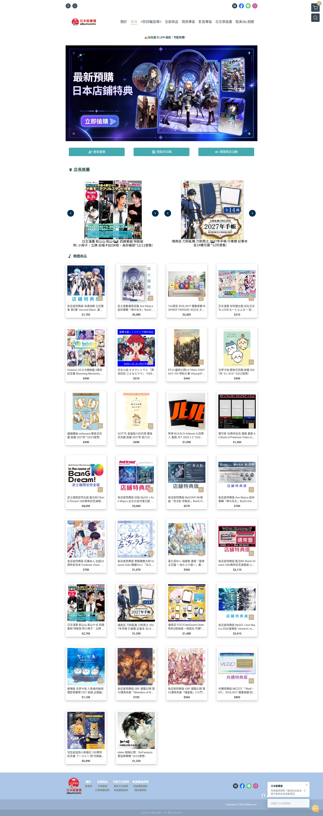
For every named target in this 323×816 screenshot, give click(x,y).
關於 (88, 782)
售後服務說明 (121, 790)
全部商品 (102, 782)
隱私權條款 (140, 790)
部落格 (88, 786)
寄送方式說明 (121, 786)
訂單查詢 (102, 786)
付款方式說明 (121, 782)
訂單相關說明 (102, 790)
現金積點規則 (140, 786)
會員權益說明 (140, 782)
